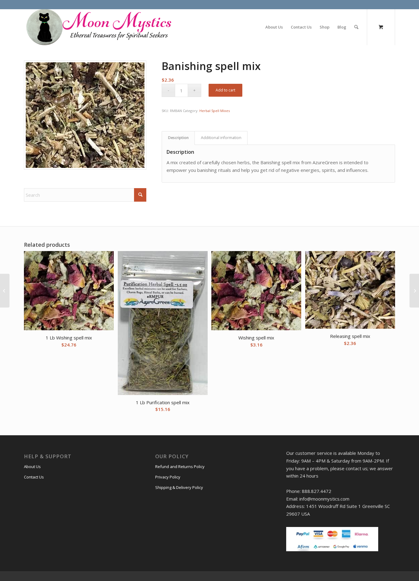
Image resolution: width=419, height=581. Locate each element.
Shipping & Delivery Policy (179, 487)
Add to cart (225, 90)
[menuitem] (274, 27)
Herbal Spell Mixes (214, 110)
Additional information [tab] (221, 137)
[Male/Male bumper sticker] (5, 291)
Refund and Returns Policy (180, 466)
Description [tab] (178, 137)
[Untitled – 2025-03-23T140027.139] (98, 27)
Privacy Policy (167, 477)
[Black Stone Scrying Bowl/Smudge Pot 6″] (414, 291)
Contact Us (34, 477)
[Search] (356, 27)
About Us (32, 466)
